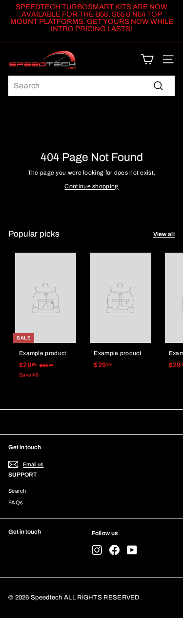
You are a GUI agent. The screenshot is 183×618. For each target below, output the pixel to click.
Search (17, 491)
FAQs (15, 502)
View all (164, 234)
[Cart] (147, 59)
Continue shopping (91, 186)
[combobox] (91, 86)
